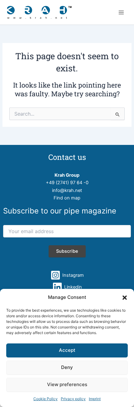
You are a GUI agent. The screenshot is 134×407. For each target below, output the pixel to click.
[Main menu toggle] (121, 12)
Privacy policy (73, 398)
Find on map (67, 198)
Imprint (95, 398)
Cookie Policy (45, 398)
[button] (125, 297)
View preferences (67, 384)
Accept (67, 350)
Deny (67, 367)
